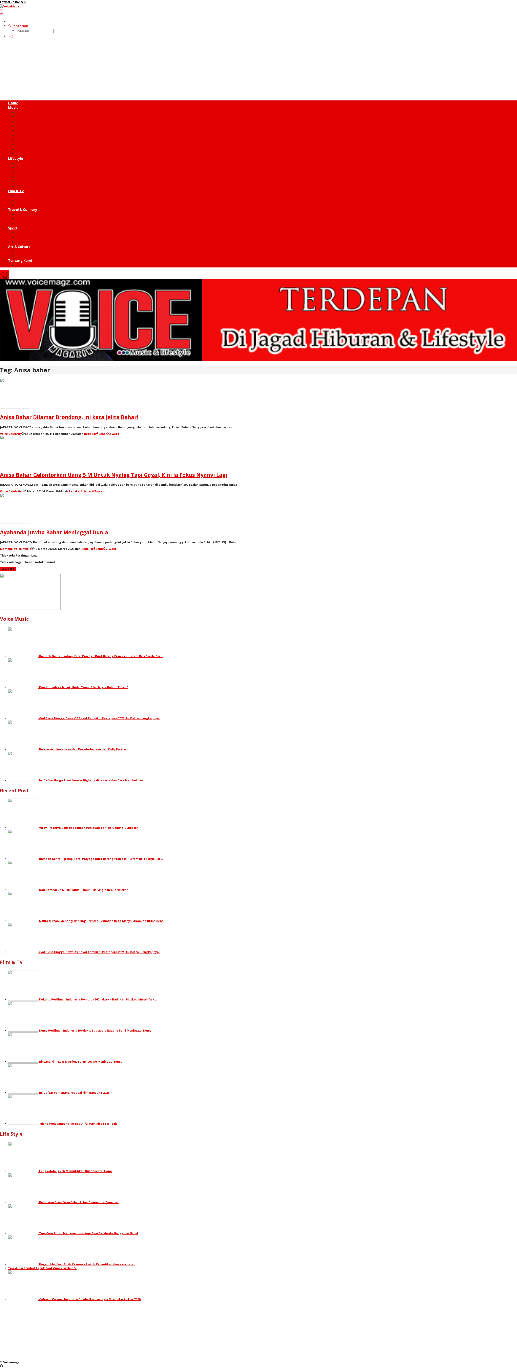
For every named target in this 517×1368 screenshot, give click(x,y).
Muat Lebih (8, 568)
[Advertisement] (258, 69)
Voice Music (22, 549)
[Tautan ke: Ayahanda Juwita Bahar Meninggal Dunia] (15, 522)
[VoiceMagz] (9, 6)
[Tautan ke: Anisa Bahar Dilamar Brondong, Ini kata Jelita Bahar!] (15, 407)
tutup (4, 272)
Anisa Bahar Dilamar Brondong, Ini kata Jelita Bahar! (69, 417)
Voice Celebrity (11, 434)
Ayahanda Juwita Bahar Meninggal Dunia (54, 532)
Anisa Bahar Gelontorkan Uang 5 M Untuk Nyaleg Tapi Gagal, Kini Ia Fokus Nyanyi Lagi (113, 474)
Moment (6, 549)
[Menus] (1, 10)
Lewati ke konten (13, 2)
